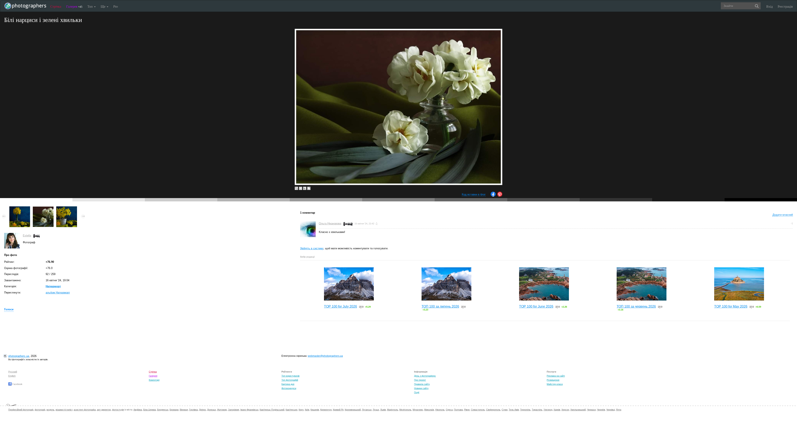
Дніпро (202, 409)
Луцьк (376, 409)
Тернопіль (525, 409)
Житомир (222, 409)
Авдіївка (137, 409)
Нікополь (440, 409)
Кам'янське (291, 409)
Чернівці (610, 409)
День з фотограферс (425, 376)
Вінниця (184, 409)
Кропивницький (353, 409)
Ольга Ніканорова (330, 223)
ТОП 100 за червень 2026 (636, 306)
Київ (307, 409)
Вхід (769, 6)
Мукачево (418, 409)
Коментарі (154, 380)
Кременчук (326, 409)
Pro (115, 6)
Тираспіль (537, 409)
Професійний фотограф (20, 409)
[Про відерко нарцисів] (66, 208)
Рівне (467, 409)
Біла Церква (149, 409)
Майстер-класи (555, 384)
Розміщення (553, 380)
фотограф (40, 409)
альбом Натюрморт (58, 292)
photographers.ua (18, 356)
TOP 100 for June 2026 (536, 306)
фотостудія (118, 409)
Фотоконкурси (288, 388)
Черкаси (591, 409)
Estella (27, 235)
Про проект (420, 380)
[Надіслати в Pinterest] (499, 195)
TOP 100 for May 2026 (730, 306)
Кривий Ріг (338, 409)
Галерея (74, 6)
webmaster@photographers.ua (325, 355)
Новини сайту (421, 388)
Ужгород (548, 409)
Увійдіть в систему (311, 248)
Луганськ (367, 409)
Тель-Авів (514, 409)
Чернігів (601, 409)
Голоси (8, 309)
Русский (12, 371)
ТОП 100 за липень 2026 (440, 306)
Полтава (458, 409)
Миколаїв (429, 409)
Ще (103, 6)
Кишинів (314, 409)
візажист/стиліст (64, 409)
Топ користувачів (290, 376)
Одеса (449, 409)
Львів (383, 409)
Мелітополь (405, 409)
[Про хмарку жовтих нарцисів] (19, 208)
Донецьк (211, 409)
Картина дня (287, 384)
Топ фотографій (289, 380)
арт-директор (104, 409)
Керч (301, 409)
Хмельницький (578, 409)
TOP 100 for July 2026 (340, 306)
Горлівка (193, 409)
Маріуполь (392, 409)
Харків (557, 409)
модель (50, 409)
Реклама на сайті (556, 376)
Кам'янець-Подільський (272, 409)
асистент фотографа (85, 409)
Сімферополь (493, 409)
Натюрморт (53, 286)
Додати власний (783, 214)
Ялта (618, 409)
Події (416, 392)
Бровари (174, 409)
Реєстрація (785, 6)
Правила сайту (422, 384)
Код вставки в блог (474, 194)
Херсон (565, 409)
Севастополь (478, 409)
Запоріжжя (233, 409)
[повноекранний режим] (308, 188)
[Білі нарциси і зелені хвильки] (43, 208)
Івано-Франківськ (249, 409)
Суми (504, 409)
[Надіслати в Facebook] (493, 195)
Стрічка (55, 6)
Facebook (17, 384)
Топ (90, 6)
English (12, 376)
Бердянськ (162, 409)
